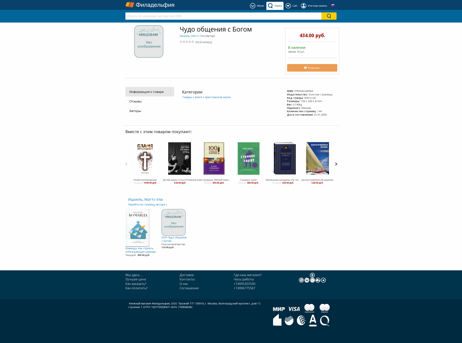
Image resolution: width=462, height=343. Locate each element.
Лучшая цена (135, 279)
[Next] (336, 163)
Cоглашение (189, 288)
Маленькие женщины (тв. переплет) (283, 179)
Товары (187, 97)
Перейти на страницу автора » (147, 204)
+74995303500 (244, 284)
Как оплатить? (136, 288)
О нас (184, 284)
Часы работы (244, 279)
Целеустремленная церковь (317, 179)
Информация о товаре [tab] (146, 92)
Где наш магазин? (248, 275)
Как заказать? (135, 284)
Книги (198, 97)
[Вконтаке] (312, 275)
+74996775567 (244, 288)
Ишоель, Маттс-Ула (192, 36)
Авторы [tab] (135, 111)
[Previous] (126, 163)
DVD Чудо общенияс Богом (174, 239)
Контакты (187, 279)
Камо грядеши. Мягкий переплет (214, 179)
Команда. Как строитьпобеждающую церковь (140, 250)
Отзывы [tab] (135, 101)
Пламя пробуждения (145, 179)
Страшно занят (248, 179)
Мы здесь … (134, 275)
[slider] (187, 41)
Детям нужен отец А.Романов (179, 179)
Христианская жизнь (218, 97)
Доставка (187, 275)
